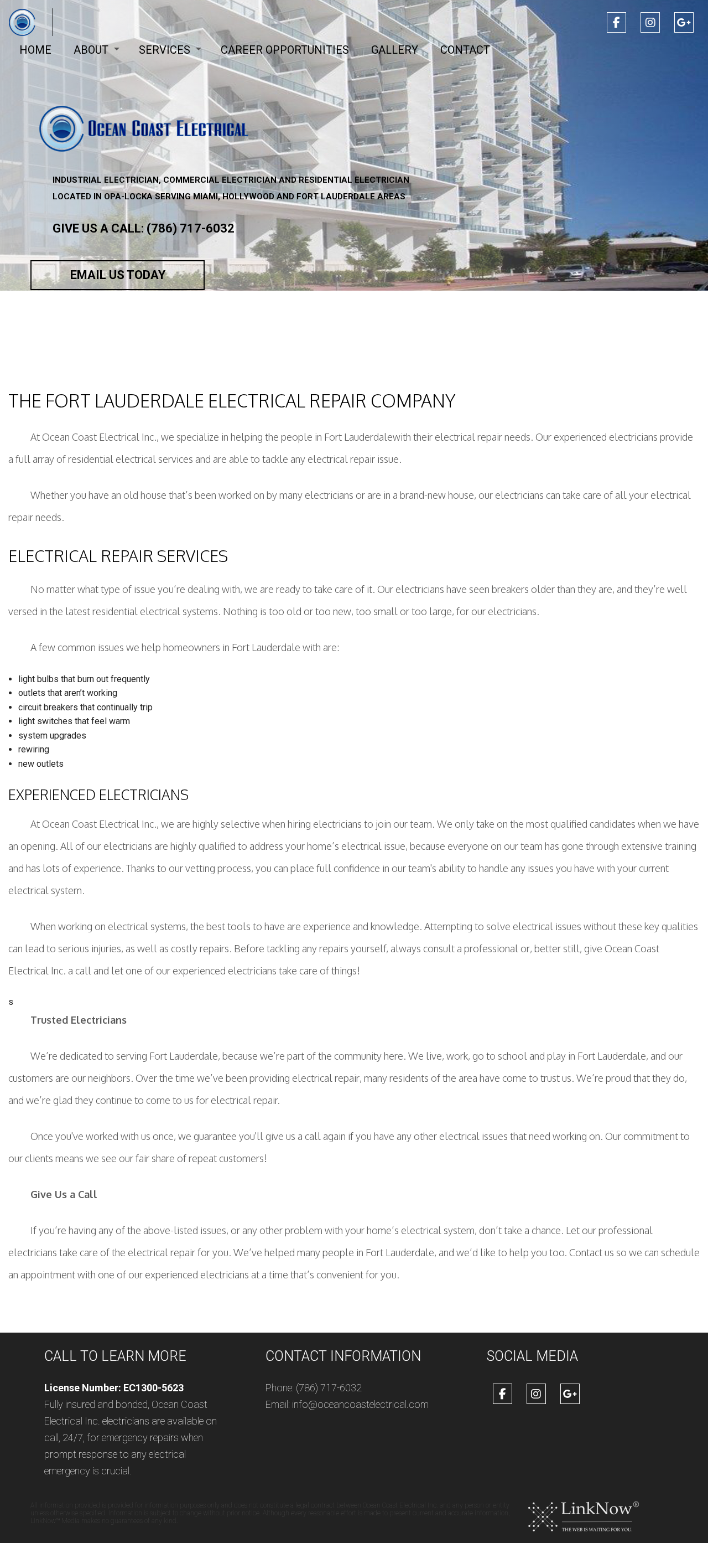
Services (164, 49)
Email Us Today (117, 275)
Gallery (394, 49)
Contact (465, 49)
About (91, 49)
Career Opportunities (285, 49)
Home (35, 49)
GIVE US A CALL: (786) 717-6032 (144, 228)
